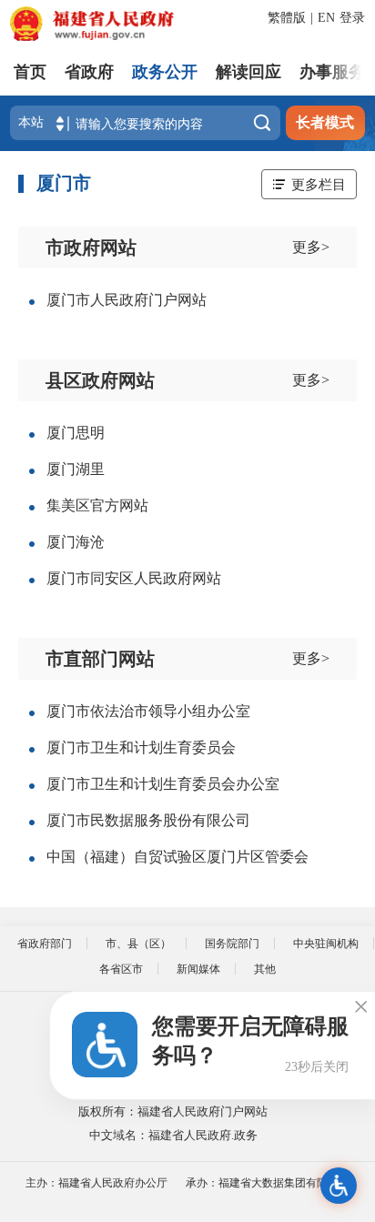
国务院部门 (232, 943)
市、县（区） (138, 943)
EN (326, 18)
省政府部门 (44, 943)
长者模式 (325, 122)
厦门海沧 (75, 542)
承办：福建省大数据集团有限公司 (268, 1183)
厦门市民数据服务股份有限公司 (148, 820)
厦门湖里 (75, 469)
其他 (265, 969)
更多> (310, 247)
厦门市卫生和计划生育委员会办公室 (162, 784)
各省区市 (121, 969)
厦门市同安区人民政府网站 (133, 578)
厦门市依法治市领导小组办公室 (148, 711)
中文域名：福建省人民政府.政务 (173, 1135)
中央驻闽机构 (326, 943)
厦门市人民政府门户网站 (126, 300)
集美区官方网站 (97, 505)
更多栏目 (318, 184)
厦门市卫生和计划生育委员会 (141, 747)
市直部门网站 (100, 659)
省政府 (89, 72)
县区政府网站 (100, 380)
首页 (30, 72)
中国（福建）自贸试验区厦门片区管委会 (177, 856)
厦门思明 (75, 432)
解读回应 (248, 72)
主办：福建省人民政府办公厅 (96, 1183)
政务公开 (165, 72)
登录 (352, 18)
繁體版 (287, 18)
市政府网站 (91, 247)
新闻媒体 (198, 969)
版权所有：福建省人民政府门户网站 (173, 1111)
